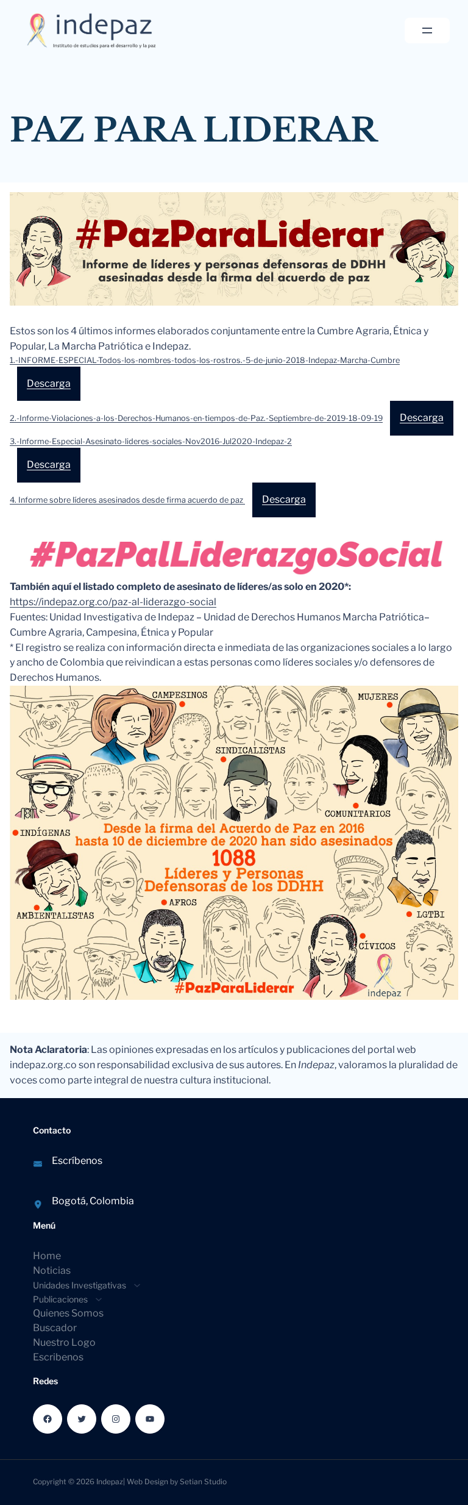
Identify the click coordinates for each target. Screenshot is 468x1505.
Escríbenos (77, 1160)
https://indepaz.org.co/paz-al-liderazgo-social (113, 602)
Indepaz (109, 1481)
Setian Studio (203, 1481)
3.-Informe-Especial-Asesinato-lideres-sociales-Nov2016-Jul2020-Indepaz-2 (151, 441)
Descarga (49, 383)
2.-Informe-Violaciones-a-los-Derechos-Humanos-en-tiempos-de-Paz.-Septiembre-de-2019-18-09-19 (196, 418)
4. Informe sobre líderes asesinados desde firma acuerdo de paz (127, 500)
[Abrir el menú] (427, 30)
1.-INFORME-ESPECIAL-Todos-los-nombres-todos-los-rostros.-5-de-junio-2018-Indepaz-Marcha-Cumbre (205, 360)
